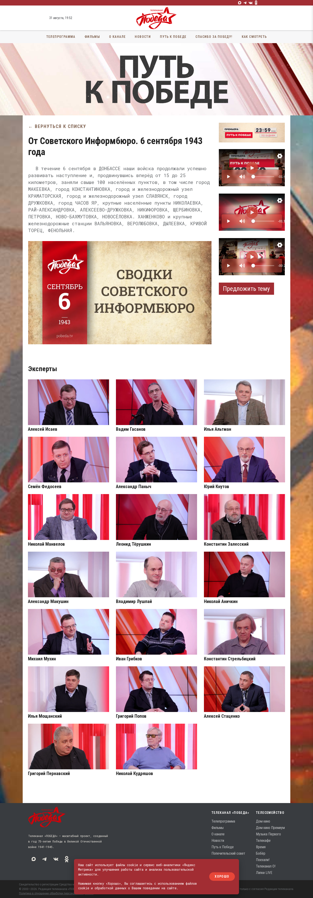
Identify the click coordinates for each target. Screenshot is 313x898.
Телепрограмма (60, 37)
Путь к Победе (173, 37)
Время (261, 847)
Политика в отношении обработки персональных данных (56, 893)
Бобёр (260, 853)
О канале (117, 37)
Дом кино (263, 821)
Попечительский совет (228, 853)
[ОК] (256, 3)
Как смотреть (254, 37)
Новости (143, 37)
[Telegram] (245, 3)
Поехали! (262, 860)
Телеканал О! (265, 866)
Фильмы (92, 37)
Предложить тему (246, 288)
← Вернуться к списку (57, 126)
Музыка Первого (268, 834)
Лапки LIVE (264, 872)
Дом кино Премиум (270, 828)
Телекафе (263, 840)
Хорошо (222, 877)
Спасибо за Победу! (213, 37)
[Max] (239, 3)
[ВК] (250, 3)
